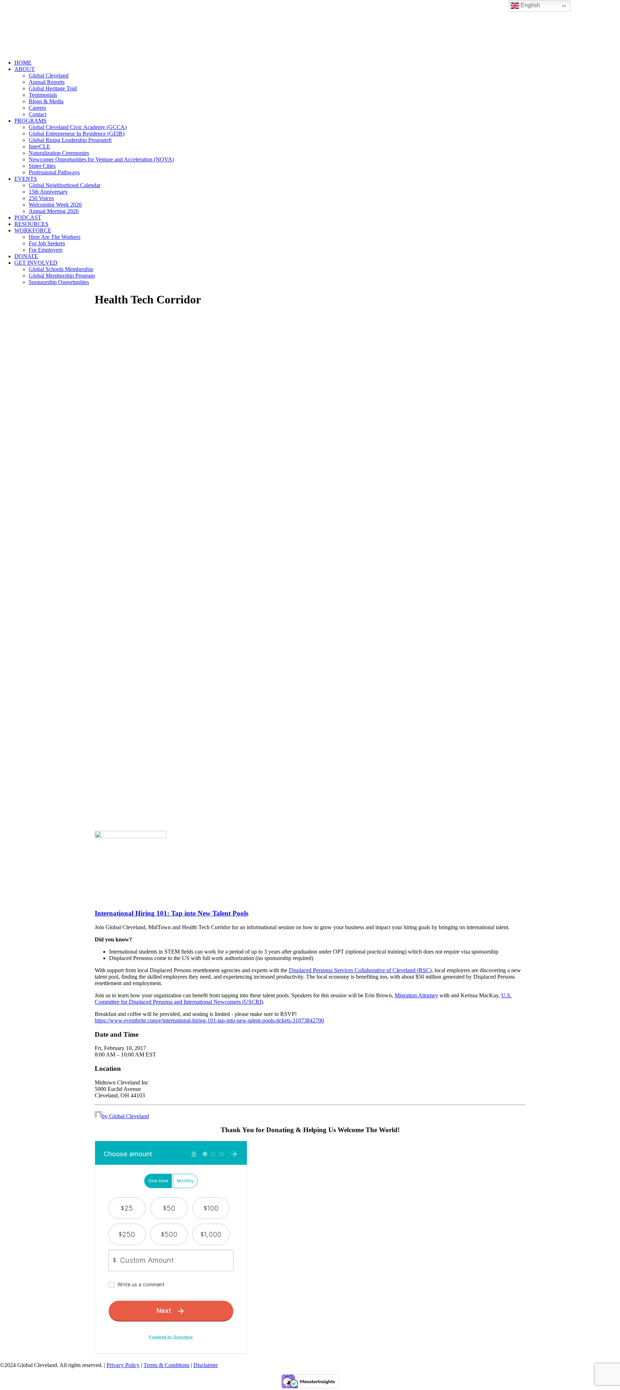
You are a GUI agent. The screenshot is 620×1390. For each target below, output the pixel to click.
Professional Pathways (54, 172)
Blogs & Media (46, 101)
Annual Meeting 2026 (54, 211)
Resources (31, 224)
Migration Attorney (416, 995)
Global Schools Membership (61, 269)
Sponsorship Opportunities (59, 282)
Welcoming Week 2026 (55, 205)
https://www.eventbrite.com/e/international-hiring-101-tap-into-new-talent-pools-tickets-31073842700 (209, 1020)
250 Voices (41, 198)
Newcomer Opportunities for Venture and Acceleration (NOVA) (101, 159)
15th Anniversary (48, 192)
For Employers (45, 250)
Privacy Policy (123, 1365)
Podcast (27, 217)
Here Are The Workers (54, 237)
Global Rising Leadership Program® (70, 140)
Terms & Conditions (166, 1365)
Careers (37, 108)
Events (25, 179)
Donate (26, 256)
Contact (37, 114)
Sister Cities (42, 166)
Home (23, 63)
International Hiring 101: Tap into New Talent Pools (171, 913)
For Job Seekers (47, 243)
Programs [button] (30, 121)
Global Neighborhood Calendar (64, 185)
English (529, 5)
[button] (130, 836)
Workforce (32, 230)
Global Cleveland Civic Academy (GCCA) (78, 127)
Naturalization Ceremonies (59, 153)
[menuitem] (317, 63)
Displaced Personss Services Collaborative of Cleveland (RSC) (360, 970)
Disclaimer (205, 1365)
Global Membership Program (62, 276)
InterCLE (39, 146)
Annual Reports (47, 82)
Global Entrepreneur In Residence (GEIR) (77, 134)
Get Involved (35, 263)
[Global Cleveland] (310, 27)
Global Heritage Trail (53, 88)
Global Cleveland (49, 75)
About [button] (24, 69)
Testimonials (43, 95)
